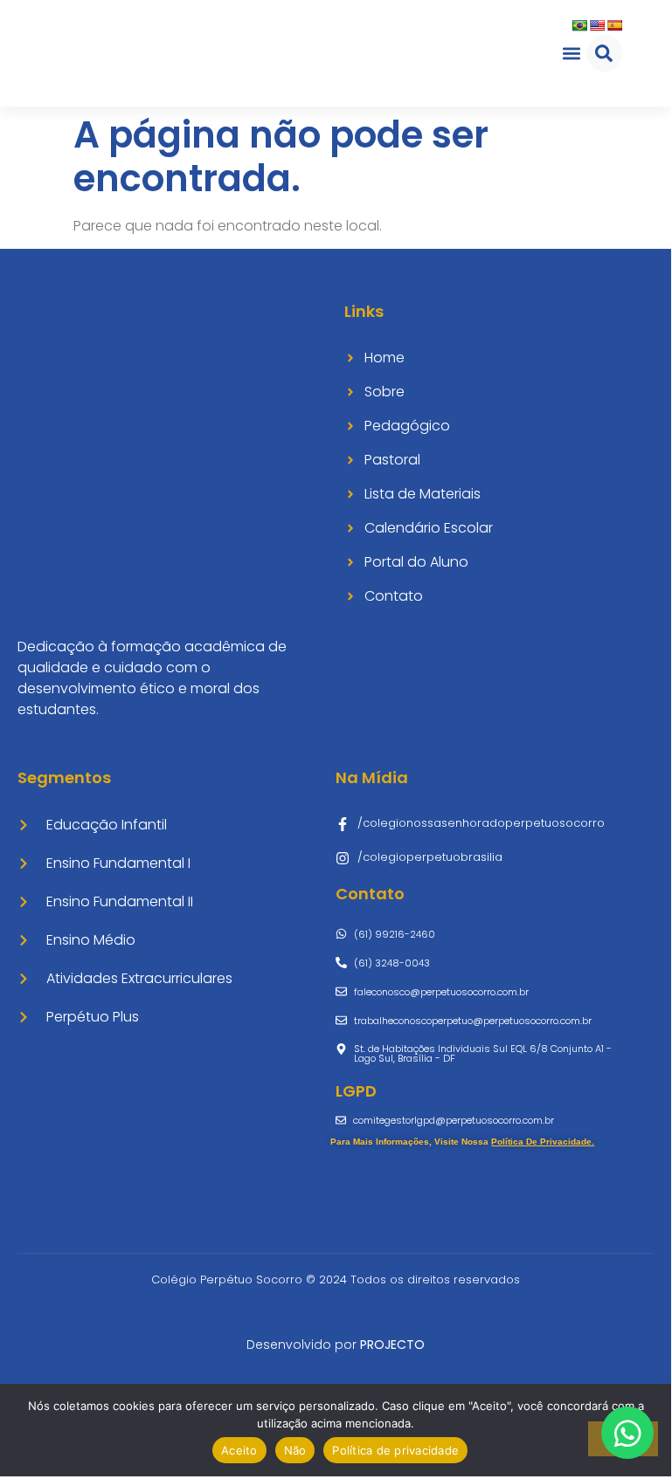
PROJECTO (392, 1344)
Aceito (239, 1450)
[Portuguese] (579, 25)
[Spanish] (614, 25)
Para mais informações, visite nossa (462, 1141)
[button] (572, 52)
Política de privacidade (395, 1450)
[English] (597, 25)
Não (295, 1450)
